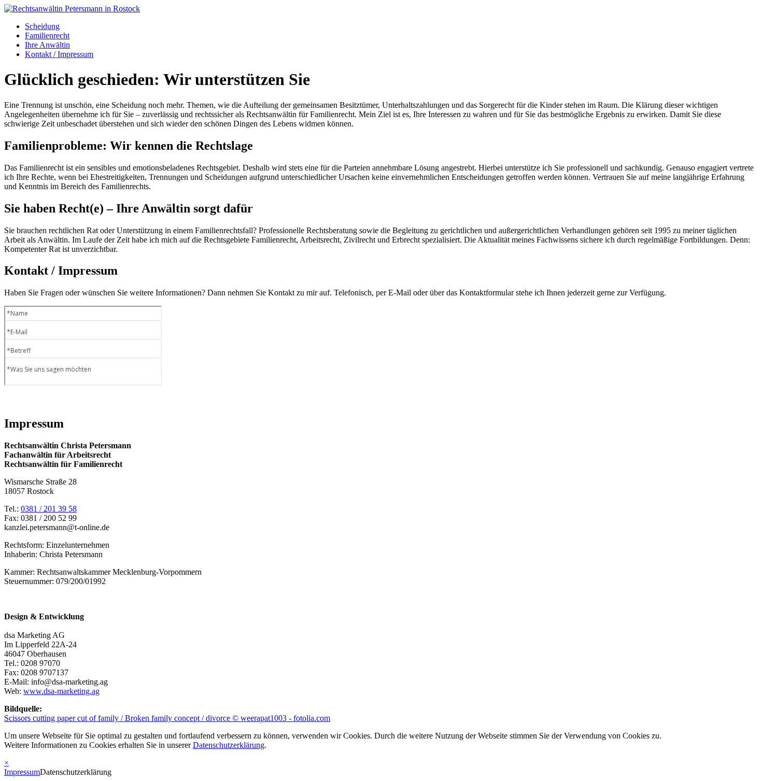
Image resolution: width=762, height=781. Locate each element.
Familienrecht (47, 35)
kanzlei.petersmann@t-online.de (56, 527)
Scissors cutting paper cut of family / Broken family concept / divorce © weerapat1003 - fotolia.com (167, 718)
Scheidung (42, 26)
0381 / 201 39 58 (49, 508)
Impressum (22, 772)
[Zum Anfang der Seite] (72, 8)
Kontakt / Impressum (59, 54)
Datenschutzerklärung (228, 745)
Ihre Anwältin (47, 44)
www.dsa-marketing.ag (61, 691)
